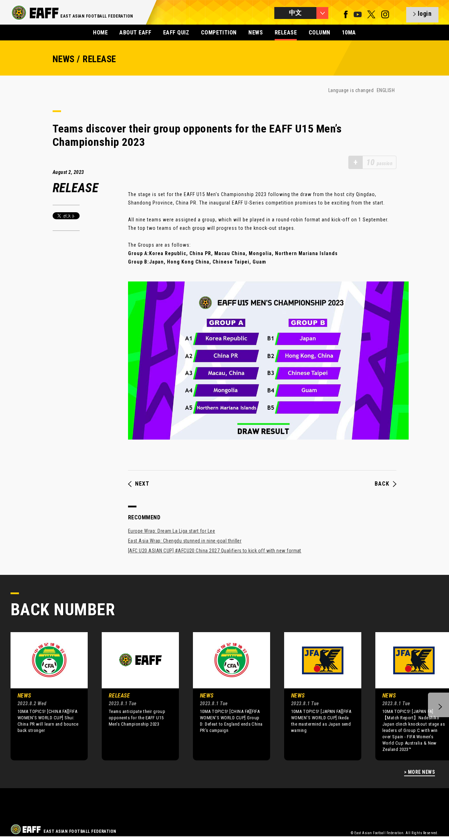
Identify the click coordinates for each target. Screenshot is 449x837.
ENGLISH (386, 90)
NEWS (255, 32)
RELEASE (286, 32)
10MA (349, 32)
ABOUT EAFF (135, 32)
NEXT (142, 484)
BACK (382, 484)
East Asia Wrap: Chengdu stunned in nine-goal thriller (184, 541)
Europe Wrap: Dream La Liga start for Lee (171, 531)
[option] (44, 696)
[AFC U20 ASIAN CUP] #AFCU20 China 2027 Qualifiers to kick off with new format (214, 550)
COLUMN (319, 32)
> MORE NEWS (419, 772)
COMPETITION (219, 32)
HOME (100, 32)
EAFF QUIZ (176, 32)
